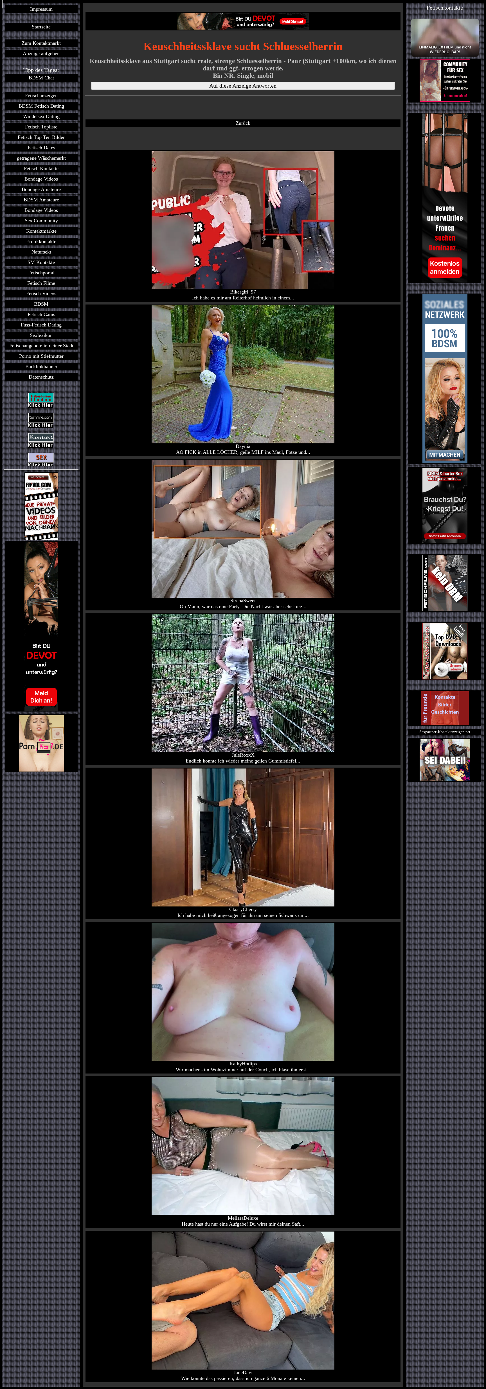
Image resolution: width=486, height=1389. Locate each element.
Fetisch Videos (41, 293)
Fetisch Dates (41, 147)
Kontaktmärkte (41, 231)
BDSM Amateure (41, 200)
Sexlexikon (41, 335)
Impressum (41, 9)
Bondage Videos (41, 179)
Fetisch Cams (41, 314)
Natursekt (41, 252)
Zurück (243, 123)
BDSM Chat (41, 78)
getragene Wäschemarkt (41, 158)
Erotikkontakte (41, 241)
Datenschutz (41, 377)
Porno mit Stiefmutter (41, 356)
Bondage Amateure (41, 189)
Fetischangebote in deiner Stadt (41, 345)
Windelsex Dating (41, 116)
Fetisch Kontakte (41, 168)
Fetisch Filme (41, 283)
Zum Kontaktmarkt (41, 43)
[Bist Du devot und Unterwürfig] (41, 626)
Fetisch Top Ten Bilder (41, 137)
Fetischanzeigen (41, 95)
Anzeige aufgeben (41, 53)
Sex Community (41, 220)
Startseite (41, 27)
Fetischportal (41, 272)
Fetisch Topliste (41, 127)
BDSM (41, 304)
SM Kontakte (41, 262)
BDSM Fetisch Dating (41, 106)
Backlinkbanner (41, 366)
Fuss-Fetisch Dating (41, 325)
